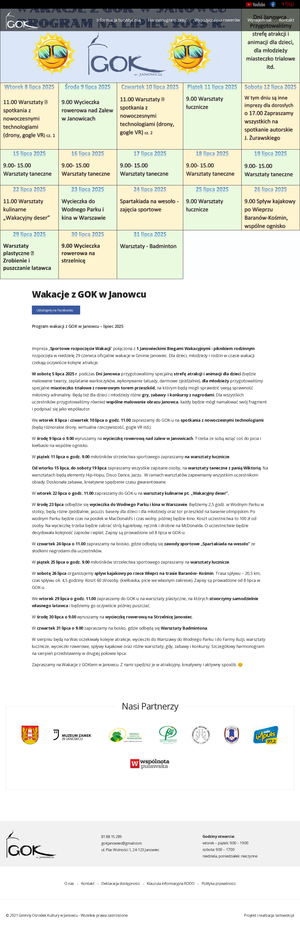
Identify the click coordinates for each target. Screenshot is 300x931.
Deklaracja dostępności (120, 883)
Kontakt (286, 20)
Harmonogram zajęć (167, 20)
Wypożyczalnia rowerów (217, 20)
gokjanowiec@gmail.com (121, 843)
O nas (69, 883)
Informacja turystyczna (118, 20)
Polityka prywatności (219, 883)
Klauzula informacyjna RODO (171, 883)
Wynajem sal (259, 20)
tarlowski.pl (284, 915)
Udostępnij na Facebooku (55, 310)
